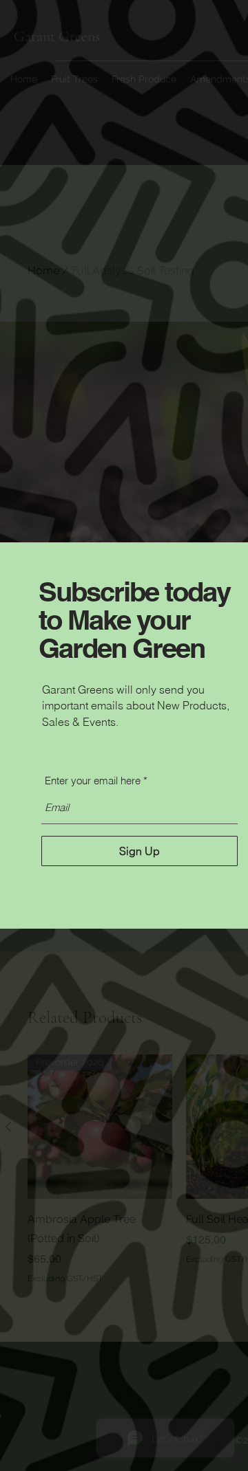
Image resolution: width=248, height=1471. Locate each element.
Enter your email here (93, 780)
